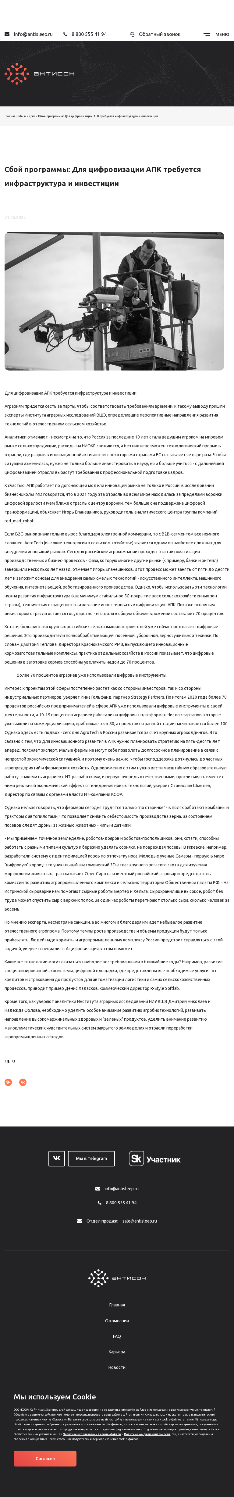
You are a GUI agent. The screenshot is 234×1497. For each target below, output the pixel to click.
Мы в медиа (26, 116)
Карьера (117, 1351)
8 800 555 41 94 (89, 34)
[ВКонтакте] (23, 1082)
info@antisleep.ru (33, 34)
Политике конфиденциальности (147, 1434)
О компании (117, 1320)
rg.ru (10, 1060)
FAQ (117, 1336)
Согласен (45, 1458)
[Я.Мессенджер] (8, 1082)
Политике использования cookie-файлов (92, 1434)
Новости (117, 1367)
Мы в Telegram (91, 1158)
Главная (10, 116)
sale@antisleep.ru (139, 1221)
